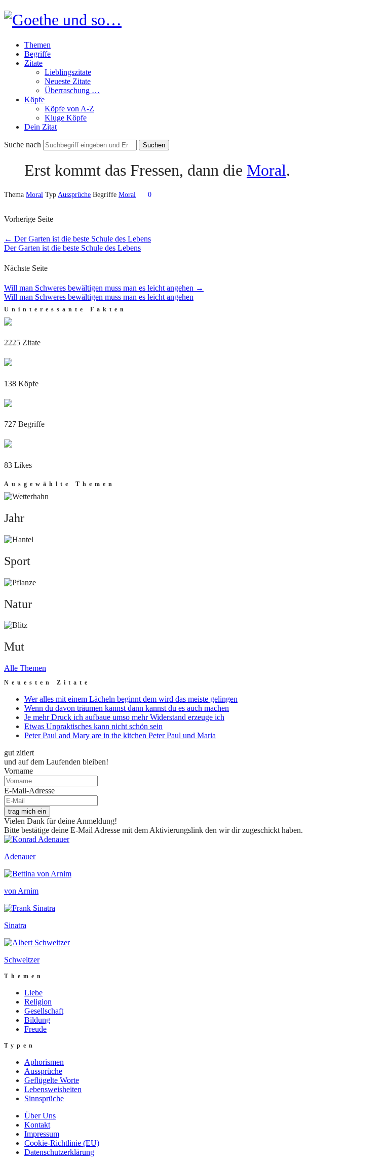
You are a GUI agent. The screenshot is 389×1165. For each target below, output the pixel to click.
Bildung (37, 1020)
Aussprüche (74, 194)
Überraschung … (72, 90)
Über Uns (40, 1115)
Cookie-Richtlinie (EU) (61, 1143)
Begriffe (37, 54)
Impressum (41, 1134)
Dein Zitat (40, 127)
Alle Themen (25, 668)
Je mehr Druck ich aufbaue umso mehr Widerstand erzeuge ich (124, 717)
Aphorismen (44, 1062)
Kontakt (37, 1124)
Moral (266, 170)
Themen (37, 45)
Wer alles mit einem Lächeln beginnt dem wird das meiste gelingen (131, 699)
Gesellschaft (43, 1011)
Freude (35, 1029)
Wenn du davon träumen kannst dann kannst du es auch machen (126, 708)
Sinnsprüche (44, 1098)
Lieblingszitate (68, 72)
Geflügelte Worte (51, 1080)
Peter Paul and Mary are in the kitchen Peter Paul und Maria (120, 735)
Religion (38, 1001)
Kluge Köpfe (66, 117)
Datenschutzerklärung (59, 1152)
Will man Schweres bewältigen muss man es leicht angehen (104, 288)
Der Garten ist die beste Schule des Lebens (77, 238)
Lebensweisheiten (53, 1089)
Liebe (33, 992)
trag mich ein (27, 811)
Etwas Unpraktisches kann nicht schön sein (93, 726)
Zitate (33, 63)
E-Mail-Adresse (29, 790)
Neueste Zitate (68, 81)
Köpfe (34, 99)
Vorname (18, 771)
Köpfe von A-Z (69, 108)
